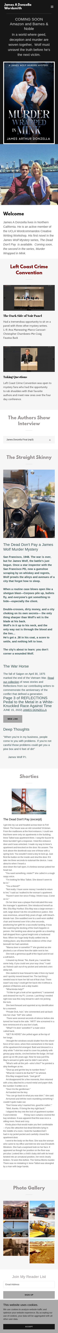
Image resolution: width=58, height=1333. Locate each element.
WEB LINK (13, 719)
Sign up (29, 1295)
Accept (29, 1326)
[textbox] (29, 1284)
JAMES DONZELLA (35, 709)
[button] (52, 6)
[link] (21, 8)
